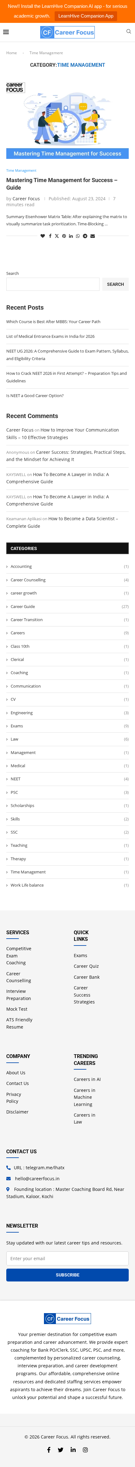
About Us (15, 1073)
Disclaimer (17, 1112)
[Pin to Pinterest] (64, 236)
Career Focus (26, 199)
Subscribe (67, 1274)
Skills (70, 819)
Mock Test (16, 1009)
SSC (70, 832)
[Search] (129, 32)
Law (70, 739)
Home (11, 52)
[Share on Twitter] (57, 236)
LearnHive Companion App (85, 15)
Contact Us (17, 1083)
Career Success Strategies (84, 995)
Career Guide (70, 606)
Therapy (70, 859)
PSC (70, 792)
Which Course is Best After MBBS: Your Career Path (53, 321)
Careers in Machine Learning (84, 1097)
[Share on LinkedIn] (71, 236)
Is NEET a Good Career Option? (35, 395)
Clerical (70, 659)
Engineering (70, 712)
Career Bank (87, 977)
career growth (70, 593)
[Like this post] (42, 236)
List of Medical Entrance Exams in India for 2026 (50, 336)
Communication (70, 686)
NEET (70, 779)
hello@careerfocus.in (37, 1178)
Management (70, 752)
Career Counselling (70, 580)
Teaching (70, 845)
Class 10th (70, 646)
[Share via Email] (92, 236)
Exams (70, 726)
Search (12, 273)
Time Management (70, 872)
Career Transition (70, 619)
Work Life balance (70, 885)
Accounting (70, 566)
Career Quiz (86, 966)
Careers (70, 633)
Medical (70, 765)
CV (70, 699)
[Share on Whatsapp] (78, 236)
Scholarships (70, 805)
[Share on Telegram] (85, 236)
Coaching (70, 672)
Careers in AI (87, 1079)
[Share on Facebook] (50, 236)
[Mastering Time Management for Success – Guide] (67, 118)
